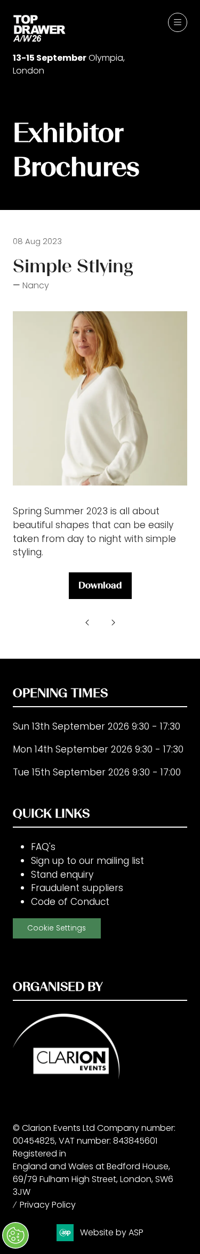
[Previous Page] (87, 622)
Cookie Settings (56, 928)
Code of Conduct (70, 901)
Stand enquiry (62, 874)
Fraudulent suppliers (77, 887)
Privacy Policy (48, 1205)
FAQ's (43, 846)
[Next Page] (113, 622)
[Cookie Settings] (15, 1235)
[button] (177, 22)
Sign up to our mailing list (87, 860)
